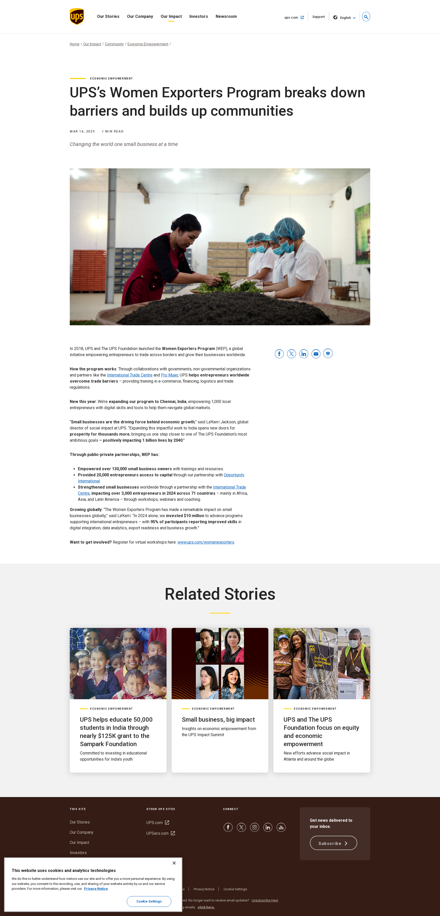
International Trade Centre (130, 375)
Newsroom (226, 16)
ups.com (296, 17)
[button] (366, 16)
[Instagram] (255, 829)
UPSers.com (160, 833)
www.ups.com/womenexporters (205, 542)
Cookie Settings (235, 889)
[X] (241, 829)
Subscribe (331, 843)
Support (320, 18)
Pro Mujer (169, 375)
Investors (198, 16)
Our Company (140, 16)
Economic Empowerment (148, 44)
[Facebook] (228, 829)
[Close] (174, 863)
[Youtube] (281, 829)
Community (114, 44)
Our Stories (108, 16)
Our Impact (171, 16)
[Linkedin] (268, 829)
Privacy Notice (204, 889)
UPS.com (157, 822)
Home (74, 44)
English (345, 18)
